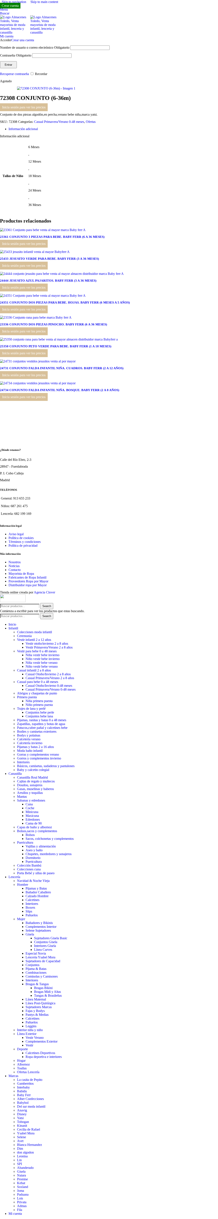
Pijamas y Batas (36, 888)
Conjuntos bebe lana (39, 716)
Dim (20, 1148)
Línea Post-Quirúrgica (40, 1003)
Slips (29, 911)
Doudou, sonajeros (29, 785)
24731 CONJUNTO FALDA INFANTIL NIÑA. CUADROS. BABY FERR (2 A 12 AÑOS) (61, 368)
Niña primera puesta (39, 701)
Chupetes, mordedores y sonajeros (49, 854)
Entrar (8, 64)
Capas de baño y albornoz (34, 827)
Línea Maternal (36, 999)
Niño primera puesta (39, 705)
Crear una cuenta (22, 40)
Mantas (22, 796)
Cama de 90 (34, 823)
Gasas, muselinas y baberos (35, 789)
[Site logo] (15, 32)
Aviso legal (16, 534)
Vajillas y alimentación (41, 846)
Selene (21, 1137)
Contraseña (15, 55)
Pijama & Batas (36, 969)
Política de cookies (21, 538)
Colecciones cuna (29, 869)
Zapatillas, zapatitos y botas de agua (41, 724)
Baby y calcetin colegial (33, 770)
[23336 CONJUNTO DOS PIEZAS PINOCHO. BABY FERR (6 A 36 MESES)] (36, 317)
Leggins (31, 1026)
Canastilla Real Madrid (32, 777)
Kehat (21, 1183)
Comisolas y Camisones (42, 976)
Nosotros (15, 562)
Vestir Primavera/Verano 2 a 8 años (49, 647)
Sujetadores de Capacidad (43, 961)
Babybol (23, 1102)
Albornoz (23, 1064)
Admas (22, 1206)
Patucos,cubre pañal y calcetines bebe (42, 727)
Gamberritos (25, 1083)
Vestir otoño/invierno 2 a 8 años (47, 643)
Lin (19, 1160)
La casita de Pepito (29, 1079)
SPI (19, 1164)
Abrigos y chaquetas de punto (37, 693)
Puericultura (25, 842)
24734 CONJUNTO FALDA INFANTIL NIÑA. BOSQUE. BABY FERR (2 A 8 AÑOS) (59, 390)
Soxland (22, 1187)
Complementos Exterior (41, 1041)
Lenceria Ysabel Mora (40, 957)
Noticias (14, 566)
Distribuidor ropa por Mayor (28, 585)
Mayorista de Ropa (21, 573)
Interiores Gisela (45, 946)
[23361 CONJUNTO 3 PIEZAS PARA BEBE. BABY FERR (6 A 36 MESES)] (43, 230)
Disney (22, 1114)
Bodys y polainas (28, 735)
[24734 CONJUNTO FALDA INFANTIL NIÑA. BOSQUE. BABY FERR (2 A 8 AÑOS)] (38, 383)
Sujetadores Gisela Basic (50, 938)
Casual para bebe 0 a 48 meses (37, 682)
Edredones (33, 819)
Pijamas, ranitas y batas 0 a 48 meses (41, 720)
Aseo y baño (34, 850)
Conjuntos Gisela (45, 942)
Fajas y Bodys (35, 1011)
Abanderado (25, 1167)
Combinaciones (36, 972)
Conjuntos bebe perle (40, 712)
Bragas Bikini (43, 988)
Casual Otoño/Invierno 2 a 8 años (48, 674)
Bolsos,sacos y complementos (37, 831)
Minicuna (32, 812)
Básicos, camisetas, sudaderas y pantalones (46, 766)
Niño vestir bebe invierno (43, 659)
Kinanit (22, 1125)
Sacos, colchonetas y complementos (50, 838)
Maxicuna (32, 815)
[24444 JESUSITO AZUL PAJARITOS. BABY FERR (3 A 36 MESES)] (62, 273)
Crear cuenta (10, 5)
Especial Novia (36, 953)
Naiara (21, 1175)
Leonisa (22, 1156)
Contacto (15, 570)
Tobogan (23, 1122)
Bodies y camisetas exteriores (36, 731)
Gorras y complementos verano (38, 754)
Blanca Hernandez (29, 1145)
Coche (30, 808)
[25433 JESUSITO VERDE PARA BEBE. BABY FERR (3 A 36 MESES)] (35, 252)
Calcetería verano (28, 739)
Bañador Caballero (38, 892)
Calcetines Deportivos (40, 1053)
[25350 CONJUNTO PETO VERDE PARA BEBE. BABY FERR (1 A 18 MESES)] (59, 339)
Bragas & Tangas (37, 984)
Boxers (30, 907)
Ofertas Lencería (28, 1072)
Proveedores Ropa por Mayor (28, 581)
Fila (19, 1210)
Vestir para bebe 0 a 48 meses (37, 651)
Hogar (21, 1060)
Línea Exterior (26, 1034)
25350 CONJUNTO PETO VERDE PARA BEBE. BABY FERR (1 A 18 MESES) (55, 346)
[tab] (23, 129)
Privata (21, 1202)
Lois (20, 1198)
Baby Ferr (24, 1095)
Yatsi (20, 1118)
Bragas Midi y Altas (47, 991)
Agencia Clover (44, 592)
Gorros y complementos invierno (39, 758)
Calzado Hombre (37, 896)
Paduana (23, 1194)
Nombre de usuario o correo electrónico (34, 47)
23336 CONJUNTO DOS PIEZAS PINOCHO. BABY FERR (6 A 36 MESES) (53, 324)
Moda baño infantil (30, 750)
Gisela (30, 934)
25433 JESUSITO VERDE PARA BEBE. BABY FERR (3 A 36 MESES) (49, 258)
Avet (20, 1141)
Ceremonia (24, 636)
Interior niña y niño (30, 1030)
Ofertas (91, 121)
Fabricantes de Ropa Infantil (27, 577)
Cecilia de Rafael (28, 1129)
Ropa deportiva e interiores (44, 1057)
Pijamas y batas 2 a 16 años (35, 747)
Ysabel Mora (25, 1133)
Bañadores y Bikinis (39, 923)
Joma (20, 1190)
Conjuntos (32, 965)
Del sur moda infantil (31, 1106)
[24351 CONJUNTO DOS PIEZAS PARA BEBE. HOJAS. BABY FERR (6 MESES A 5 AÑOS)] (43, 295)
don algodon (25, 1152)
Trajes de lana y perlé (31, 708)
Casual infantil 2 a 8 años (34, 670)
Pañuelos (32, 915)
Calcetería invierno (29, 743)
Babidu (22, 1091)
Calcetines (32, 900)
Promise (22, 1179)
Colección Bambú (29, 865)
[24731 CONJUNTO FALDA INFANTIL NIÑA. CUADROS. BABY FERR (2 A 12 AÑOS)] (38, 361)
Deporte (22, 1049)
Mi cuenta (15, 1213)
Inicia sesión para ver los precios (24, 107)
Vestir (29, 1045)
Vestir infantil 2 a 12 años (34, 639)
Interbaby (23, 1087)
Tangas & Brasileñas (48, 995)
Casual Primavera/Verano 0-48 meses (59, 121)
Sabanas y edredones (31, 800)
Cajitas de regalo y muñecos (36, 781)
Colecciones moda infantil (34, 632)
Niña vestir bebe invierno (42, 655)
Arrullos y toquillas (30, 793)
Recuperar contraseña (14, 74)
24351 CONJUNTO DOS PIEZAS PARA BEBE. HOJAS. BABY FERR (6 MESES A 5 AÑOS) (65, 302)
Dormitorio (33, 858)
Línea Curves (43, 949)
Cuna (29, 804)
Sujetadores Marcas (39, 1007)
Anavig (22, 1110)
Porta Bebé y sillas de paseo (35, 873)
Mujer (21, 919)
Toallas (22, 1068)
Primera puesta (27, 697)
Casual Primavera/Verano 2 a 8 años (50, 678)
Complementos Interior (41, 926)
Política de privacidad (23, 545)
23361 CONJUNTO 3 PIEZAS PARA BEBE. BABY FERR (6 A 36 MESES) (52, 236)
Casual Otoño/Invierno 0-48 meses (49, 685)
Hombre (22, 884)
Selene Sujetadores (38, 930)
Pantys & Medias (37, 1014)
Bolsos (30, 835)
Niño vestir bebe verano (42, 666)
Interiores (23, 762)
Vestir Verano (35, 1037)
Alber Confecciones (30, 1099)
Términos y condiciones (25, 542)
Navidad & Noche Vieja (33, 881)
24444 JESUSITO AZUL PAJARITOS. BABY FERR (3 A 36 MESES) (48, 280)
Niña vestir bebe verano (41, 662)
